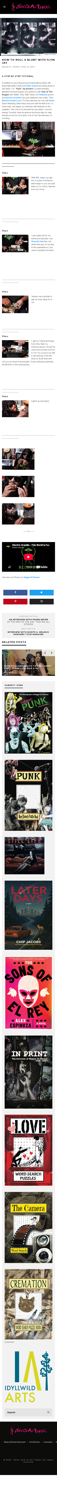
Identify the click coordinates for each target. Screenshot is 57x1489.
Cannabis (47, 1442)
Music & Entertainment (15, 1442)
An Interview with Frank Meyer (28, 622)
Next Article (29, 629)
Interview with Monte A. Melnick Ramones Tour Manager (29, 633)
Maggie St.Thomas (31, 577)
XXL (52, 103)
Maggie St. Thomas (11, 67)
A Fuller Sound (31, 86)
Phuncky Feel (37, 241)
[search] (48, 1412)
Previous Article (28, 616)
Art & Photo (34, 1442)
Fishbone (43, 95)
